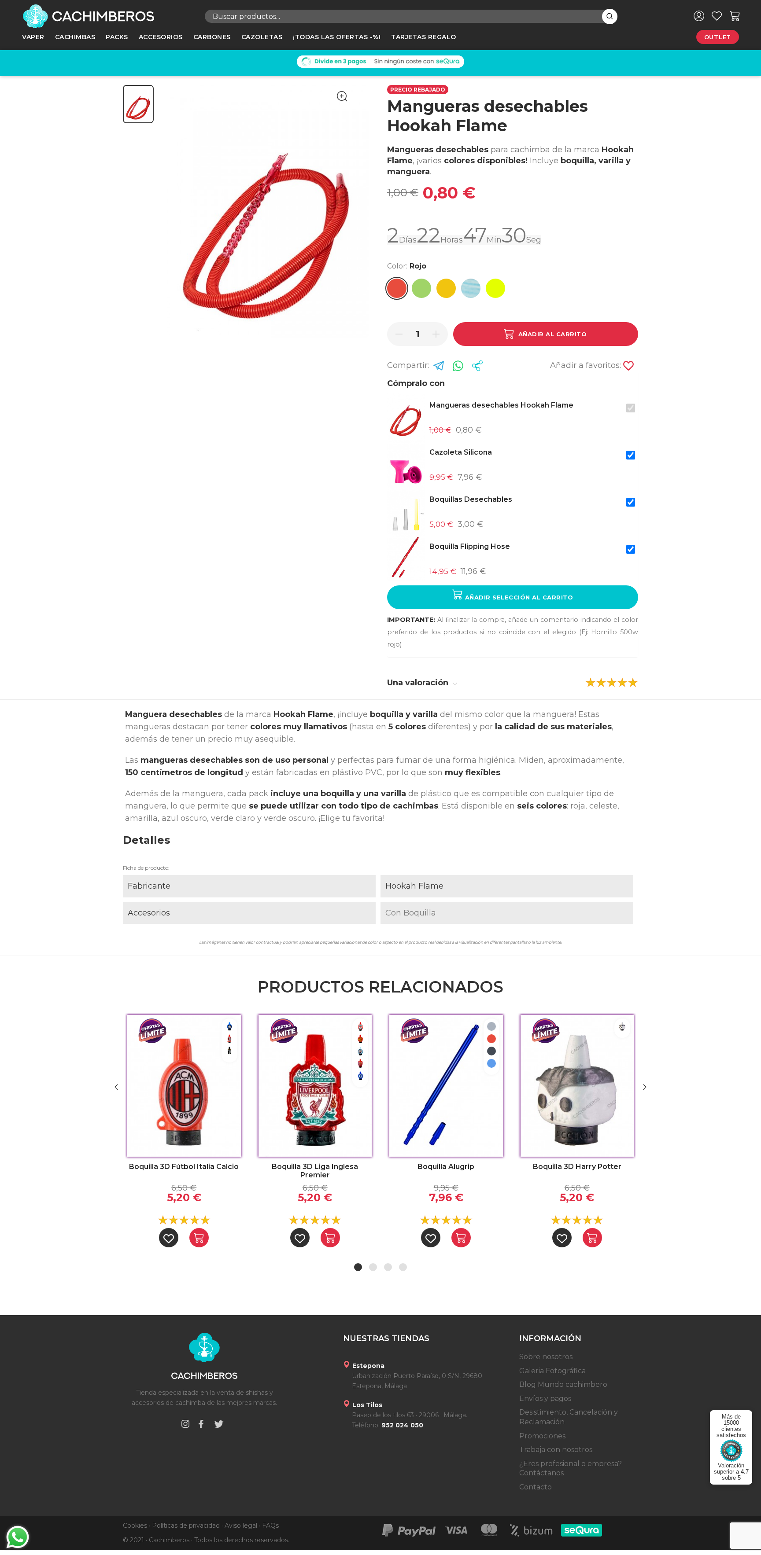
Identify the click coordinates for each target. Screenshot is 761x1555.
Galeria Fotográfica (552, 1371)
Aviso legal (241, 1525)
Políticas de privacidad (186, 1525)
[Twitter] (219, 1425)
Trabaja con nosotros (555, 1449)
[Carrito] (735, 16)
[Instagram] (185, 1425)
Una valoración (419, 682)
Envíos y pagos (545, 1398)
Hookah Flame (414, 886)
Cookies (135, 1525)
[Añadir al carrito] (199, 1237)
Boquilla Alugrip (445, 1166)
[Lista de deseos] (717, 16)
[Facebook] (201, 1425)
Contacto (535, 1487)
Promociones (542, 1436)
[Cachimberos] (107, 16)
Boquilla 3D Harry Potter (577, 1166)
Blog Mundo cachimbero (563, 1384)
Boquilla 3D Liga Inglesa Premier (315, 1170)
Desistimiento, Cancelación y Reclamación (568, 1417)
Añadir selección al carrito (518, 597)
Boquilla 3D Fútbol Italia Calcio (184, 1166)
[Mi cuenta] (699, 16)
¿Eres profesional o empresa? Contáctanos (570, 1468)
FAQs (270, 1525)
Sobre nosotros (546, 1357)
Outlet (717, 36)
